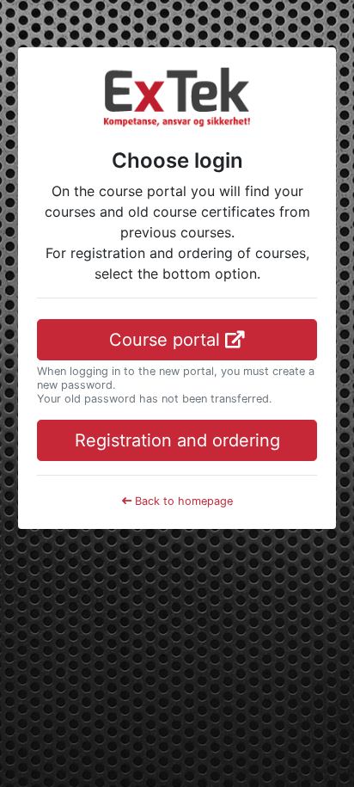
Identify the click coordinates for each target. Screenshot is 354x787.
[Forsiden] (177, 95)
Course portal (167, 339)
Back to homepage (182, 501)
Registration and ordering (177, 440)
